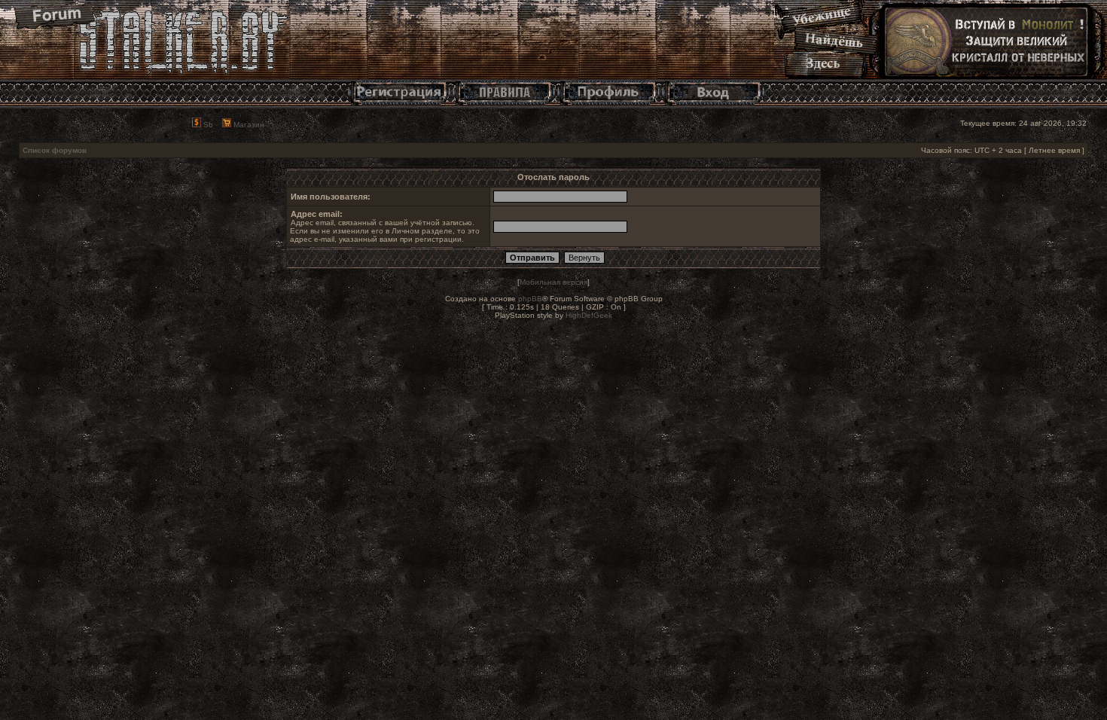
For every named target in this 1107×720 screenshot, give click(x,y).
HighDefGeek (589, 315)
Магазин (247, 125)
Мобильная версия (553, 282)
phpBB (530, 298)
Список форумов (55, 150)
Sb (207, 125)
